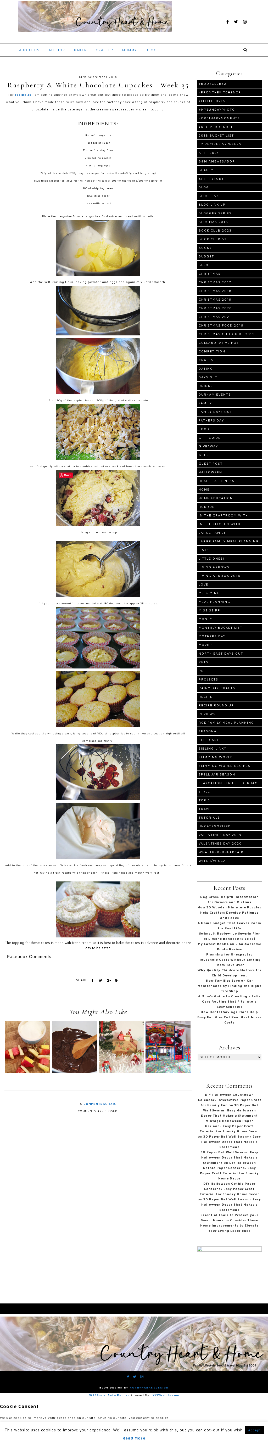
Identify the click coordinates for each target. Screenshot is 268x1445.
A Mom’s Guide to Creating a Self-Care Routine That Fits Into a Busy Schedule (229, 1001)
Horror (207, 507)
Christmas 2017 (215, 282)
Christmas (210, 273)
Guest (205, 455)
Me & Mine (209, 593)
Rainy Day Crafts (217, 688)
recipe (206, 697)
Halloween (210, 472)
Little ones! (212, 558)
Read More (134, 1438)
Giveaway (208, 446)
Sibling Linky (212, 748)
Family (205, 403)
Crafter (104, 50)
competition (212, 351)
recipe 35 (23, 95)
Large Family (212, 533)
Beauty (206, 170)
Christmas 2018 (215, 291)
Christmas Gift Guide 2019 (227, 334)
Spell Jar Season (217, 774)
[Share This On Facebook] (92, 980)
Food (204, 429)
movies (206, 645)
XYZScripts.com (166, 1395)
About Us (29, 50)
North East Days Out (221, 653)
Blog (151, 50)
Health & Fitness (216, 481)
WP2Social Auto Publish (109, 1395)
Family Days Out (215, 412)
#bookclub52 (212, 84)
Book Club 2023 (215, 230)
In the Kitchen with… (221, 524)
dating (206, 368)
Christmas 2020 (215, 308)
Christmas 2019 (215, 299)
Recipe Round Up (216, 705)
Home (204, 489)
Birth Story (211, 179)
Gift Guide (210, 438)
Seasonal (209, 731)
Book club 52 (213, 239)
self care (209, 740)
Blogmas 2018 (213, 222)
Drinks (206, 386)
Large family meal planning (229, 541)
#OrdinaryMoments (219, 118)
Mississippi (210, 610)
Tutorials (209, 817)
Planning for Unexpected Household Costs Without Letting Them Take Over (229, 959)
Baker (80, 50)
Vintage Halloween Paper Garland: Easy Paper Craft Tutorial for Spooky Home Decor (229, 1126)
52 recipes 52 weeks (220, 144)
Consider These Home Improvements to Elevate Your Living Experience (229, 1225)
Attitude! (209, 153)
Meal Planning (214, 602)
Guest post (211, 463)
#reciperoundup (216, 127)
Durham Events (215, 394)
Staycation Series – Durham (228, 783)
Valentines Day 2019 (220, 835)
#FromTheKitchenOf (220, 92)
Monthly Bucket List (220, 627)
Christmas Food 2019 (221, 325)
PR (201, 671)
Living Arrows (214, 567)
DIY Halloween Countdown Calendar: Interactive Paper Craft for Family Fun (229, 1100)
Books (205, 248)
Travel (206, 809)
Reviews (207, 714)
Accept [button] (254, 1430)
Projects (208, 679)
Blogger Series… (216, 213)
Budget (206, 256)
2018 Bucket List (216, 135)
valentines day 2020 (220, 843)
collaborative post (220, 343)
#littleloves (212, 101)
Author (57, 50)
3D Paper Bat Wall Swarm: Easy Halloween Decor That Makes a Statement (229, 1110)
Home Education (216, 498)
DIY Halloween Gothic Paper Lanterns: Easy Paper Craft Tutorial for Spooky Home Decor (229, 1189)
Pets (203, 662)
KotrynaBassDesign (149, 1387)
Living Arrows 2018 (220, 576)
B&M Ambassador (217, 161)
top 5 (204, 800)
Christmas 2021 (215, 317)
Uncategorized (215, 826)
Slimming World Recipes (224, 766)
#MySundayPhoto (217, 109)
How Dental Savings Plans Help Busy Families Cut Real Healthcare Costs (229, 1017)
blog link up (212, 204)
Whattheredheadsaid (221, 852)
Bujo (204, 265)
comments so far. (99, 1103)
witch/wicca (212, 861)
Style (204, 792)
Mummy (129, 50)
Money (205, 619)
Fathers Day (211, 420)
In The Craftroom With (223, 515)
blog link (209, 196)
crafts (206, 360)
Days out (208, 377)
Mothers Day (212, 636)
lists (204, 550)
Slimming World (216, 757)
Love (203, 584)
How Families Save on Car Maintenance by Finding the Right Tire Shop (229, 986)
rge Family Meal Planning (226, 722)
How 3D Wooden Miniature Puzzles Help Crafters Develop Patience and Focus (229, 912)
